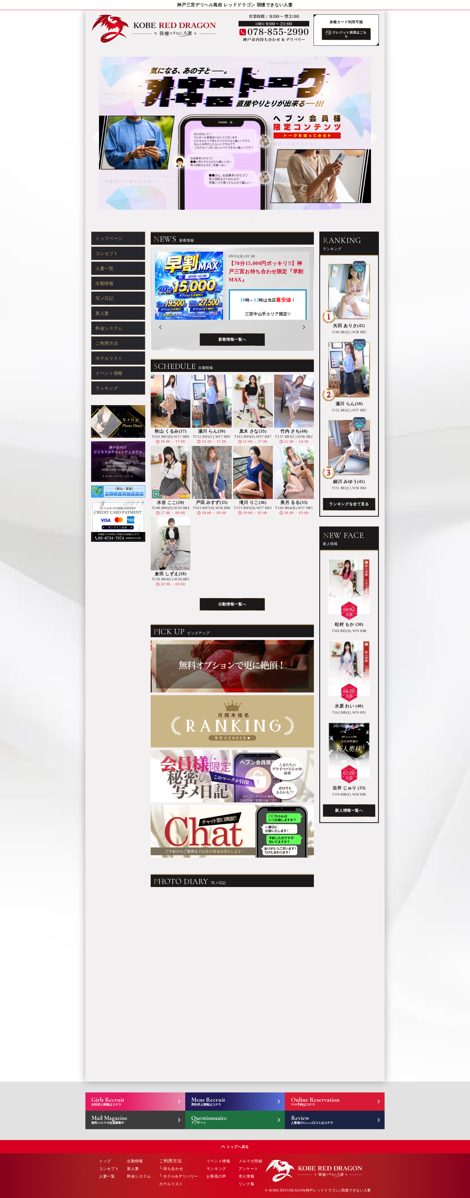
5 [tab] (251, 222)
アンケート (248, 1169)
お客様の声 (216, 1176)
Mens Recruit (208, 1101)
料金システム (109, 328)
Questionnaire (209, 1119)
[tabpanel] (235, 133)
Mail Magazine (109, 1119)
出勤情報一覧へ (232, 604)
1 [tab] (218, 222)
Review (312, 1119)
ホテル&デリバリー (180, 1176)
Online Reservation (315, 1101)
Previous (95, 133)
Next (373, 133)
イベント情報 (109, 373)
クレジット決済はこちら (349, 34)
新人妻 (102, 313)
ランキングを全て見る (349, 504)
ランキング (106, 388)
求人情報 (247, 1176)
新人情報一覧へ (349, 810)
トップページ (109, 238)
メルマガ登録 (250, 1161)
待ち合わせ (173, 1169)
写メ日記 (104, 298)
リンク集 (247, 1184)
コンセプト (106, 253)
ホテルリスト (109, 358)
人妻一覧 (104, 268)
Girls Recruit (107, 1101)
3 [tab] (235, 222)
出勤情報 (104, 283)
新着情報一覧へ (232, 339)
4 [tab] (243, 222)
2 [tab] (227, 222)
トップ (105, 1161)
